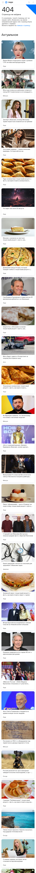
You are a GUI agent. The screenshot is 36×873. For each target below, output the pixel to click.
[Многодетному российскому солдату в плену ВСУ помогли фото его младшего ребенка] (18, 84)
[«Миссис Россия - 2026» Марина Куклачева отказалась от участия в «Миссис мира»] (18, 675)
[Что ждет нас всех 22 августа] (18, 202)
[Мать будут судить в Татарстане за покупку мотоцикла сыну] (18, 350)
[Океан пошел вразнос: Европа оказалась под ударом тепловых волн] (18, 823)
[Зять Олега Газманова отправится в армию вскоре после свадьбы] (18, 705)
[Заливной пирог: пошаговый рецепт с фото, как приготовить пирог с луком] (18, 587)
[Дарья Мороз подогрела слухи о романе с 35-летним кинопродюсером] (18, 54)
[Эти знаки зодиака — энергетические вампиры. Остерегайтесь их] (18, 143)
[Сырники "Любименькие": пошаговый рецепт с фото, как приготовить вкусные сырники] (18, 794)
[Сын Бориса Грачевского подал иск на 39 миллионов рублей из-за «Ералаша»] (18, 291)
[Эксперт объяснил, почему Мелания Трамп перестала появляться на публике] (18, 113)
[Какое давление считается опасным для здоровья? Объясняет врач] (18, 557)
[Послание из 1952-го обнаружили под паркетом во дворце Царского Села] (18, 735)
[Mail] (6, 2)
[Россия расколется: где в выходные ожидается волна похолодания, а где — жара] (18, 764)
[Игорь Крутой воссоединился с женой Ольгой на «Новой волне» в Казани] (18, 616)
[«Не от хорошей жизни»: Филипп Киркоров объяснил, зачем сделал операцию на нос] (18, 439)
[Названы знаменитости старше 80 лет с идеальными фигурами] (18, 646)
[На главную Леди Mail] (10, 2)
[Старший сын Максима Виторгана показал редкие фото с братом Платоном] (18, 528)
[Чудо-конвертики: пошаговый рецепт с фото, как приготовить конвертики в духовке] (18, 172)
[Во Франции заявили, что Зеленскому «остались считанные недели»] (18, 409)
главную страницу (23, 25)
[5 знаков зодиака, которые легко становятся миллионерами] (18, 853)
